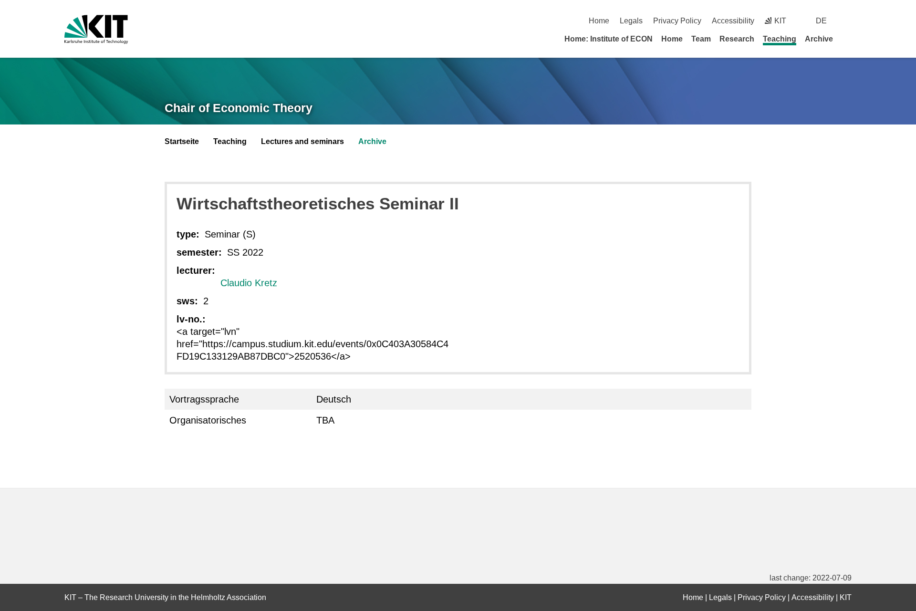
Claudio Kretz (248, 283)
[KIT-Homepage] (96, 29)
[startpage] (848, 38)
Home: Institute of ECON (608, 39)
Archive (819, 39)
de (821, 21)
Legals (631, 21)
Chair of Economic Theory (238, 107)
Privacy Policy (677, 21)
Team (701, 39)
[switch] (848, 20)
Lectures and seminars (302, 141)
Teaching (779, 39)
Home (599, 21)
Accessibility (733, 21)
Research (736, 39)
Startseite (182, 141)
